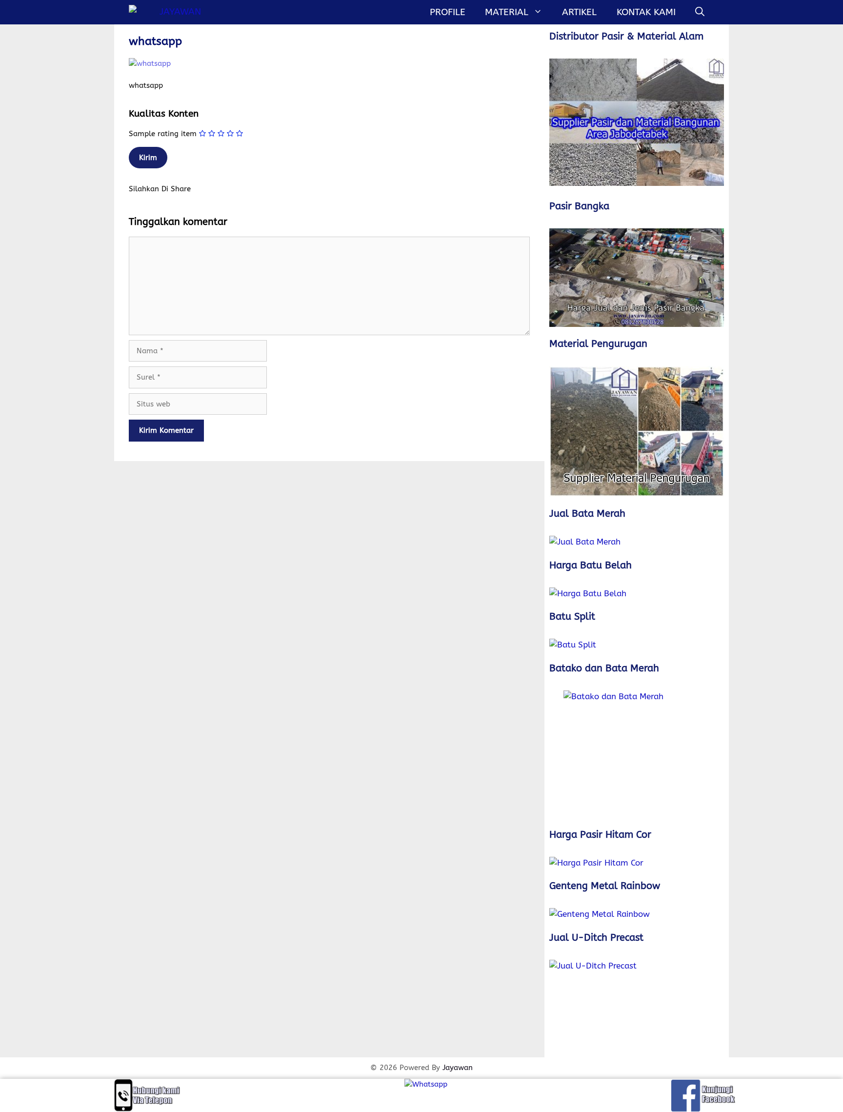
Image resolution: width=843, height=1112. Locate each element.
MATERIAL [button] (506, 12)
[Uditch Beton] (636, 1006)
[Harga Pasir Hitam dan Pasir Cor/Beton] (636, 863)
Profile (447, 12)
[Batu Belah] (636, 593)
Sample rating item (163, 133)
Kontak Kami (646, 12)
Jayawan (457, 1067)
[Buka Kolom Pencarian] (699, 12)
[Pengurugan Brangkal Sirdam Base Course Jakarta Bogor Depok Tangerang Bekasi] (636, 431)
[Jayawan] (167, 12)
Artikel (579, 12)
